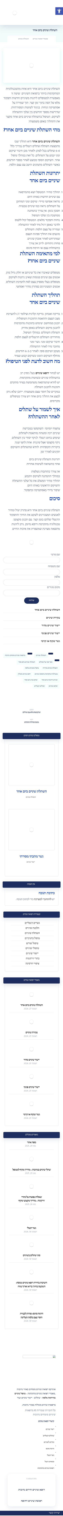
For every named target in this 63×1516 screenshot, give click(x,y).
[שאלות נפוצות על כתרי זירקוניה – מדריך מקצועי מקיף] (31, 1186)
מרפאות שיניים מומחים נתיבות (15, 656)
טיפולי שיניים (32, 948)
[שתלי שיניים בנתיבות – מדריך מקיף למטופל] (31, 1159)
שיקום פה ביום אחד (31, 680)
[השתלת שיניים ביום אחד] (31, 994)
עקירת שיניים (53, 618)
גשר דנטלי (31, 1228)
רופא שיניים (42, 373)
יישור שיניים (31, 862)
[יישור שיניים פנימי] (31, 1076)
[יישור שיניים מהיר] (31, 1049)
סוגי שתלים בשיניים (31, 1255)
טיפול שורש (32, 943)
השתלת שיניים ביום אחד (46, 141)
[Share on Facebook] (55, 694)
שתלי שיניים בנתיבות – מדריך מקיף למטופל (31, 1170)
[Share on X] (46, 694)
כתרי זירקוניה (32, 958)
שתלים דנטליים (39, 686)
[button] (59, 11)
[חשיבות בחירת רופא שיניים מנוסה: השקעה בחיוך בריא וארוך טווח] (31, 1272)
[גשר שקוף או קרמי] (31, 1104)
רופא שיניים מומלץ (24, 674)
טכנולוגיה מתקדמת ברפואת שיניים (46, 674)
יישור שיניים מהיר (51, 626)
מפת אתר (31, 1142)
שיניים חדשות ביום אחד (50, 680)
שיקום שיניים (53, 686)
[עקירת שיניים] (31, 1022)
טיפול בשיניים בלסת (32, 668)
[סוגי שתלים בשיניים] (31, 1244)
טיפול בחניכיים (32, 938)
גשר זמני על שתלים (45, 662)
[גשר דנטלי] (31, 1217)
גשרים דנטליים (32, 923)
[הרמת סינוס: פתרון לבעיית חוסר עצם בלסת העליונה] (31, 1303)
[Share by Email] (17, 694)
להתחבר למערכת (42, 899)
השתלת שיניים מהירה (50, 668)
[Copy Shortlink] (8, 694)
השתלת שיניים (41, 656)
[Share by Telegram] (27, 694)
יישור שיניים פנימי (50, 633)
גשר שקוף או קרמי (50, 641)
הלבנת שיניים (32, 928)
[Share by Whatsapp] (36, 694)
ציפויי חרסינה (32, 964)
